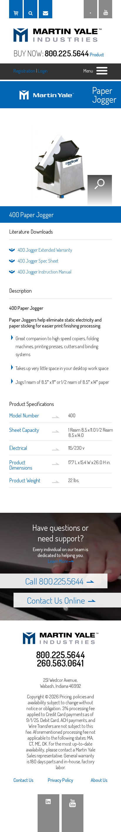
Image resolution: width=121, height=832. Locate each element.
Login (43, 71)
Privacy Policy (60, 780)
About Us (99, 780)
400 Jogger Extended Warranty (45, 250)
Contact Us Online (57, 600)
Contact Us (23, 780)
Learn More (58, 561)
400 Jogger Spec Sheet (38, 261)
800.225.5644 (67, 53)
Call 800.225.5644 (54, 581)
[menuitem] (29, 780)
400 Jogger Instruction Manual (44, 272)
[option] (60, 163)
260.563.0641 (60, 663)
